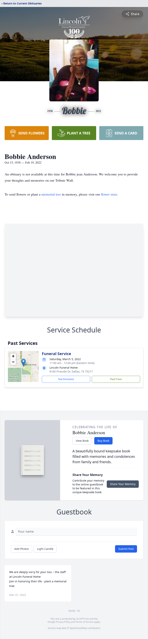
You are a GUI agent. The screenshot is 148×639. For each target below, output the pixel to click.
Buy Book (103, 441)
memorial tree (51, 194)
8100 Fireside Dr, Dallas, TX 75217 (71, 371)
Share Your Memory (122, 484)
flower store (109, 194)
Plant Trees (116, 379)
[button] (23, 362)
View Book (82, 441)
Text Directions (66, 379)
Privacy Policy (63, 622)
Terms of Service (84, 622)
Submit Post (126, 549)
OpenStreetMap (78, 628)
